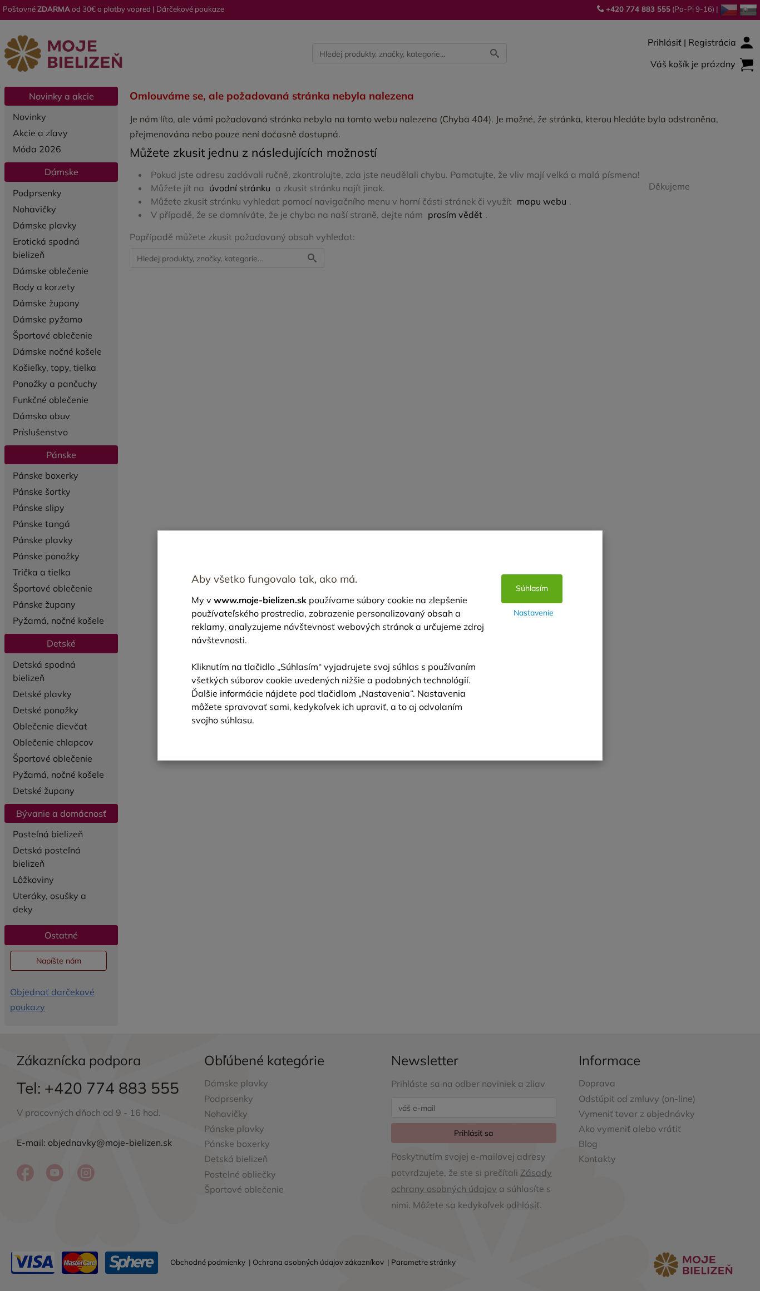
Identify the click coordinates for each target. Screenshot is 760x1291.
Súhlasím (532, 588)
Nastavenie (534, 613)
